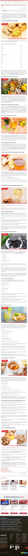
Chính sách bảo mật (18, 540)
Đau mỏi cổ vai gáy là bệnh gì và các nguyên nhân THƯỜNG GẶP (13, 486)
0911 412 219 (25, 539)
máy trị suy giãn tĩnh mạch (4, 526)
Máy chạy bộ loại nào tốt (10, 519)
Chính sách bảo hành (18, 539)
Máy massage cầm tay (3, 519)
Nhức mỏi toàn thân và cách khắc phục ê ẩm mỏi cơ (5, 486)
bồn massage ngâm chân (11, 526)
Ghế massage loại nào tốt (17, 519)
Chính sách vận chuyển (18, 536)
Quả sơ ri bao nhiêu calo (5, 469)
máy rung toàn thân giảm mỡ (9, 528)
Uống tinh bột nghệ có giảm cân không (6, 470)
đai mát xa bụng (16, 528)
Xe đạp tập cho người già (12, 522)
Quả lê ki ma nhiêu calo (4, 468)
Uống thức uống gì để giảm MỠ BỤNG (6, 471)
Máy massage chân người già (4, 522)
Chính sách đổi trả (18, 538)
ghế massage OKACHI (18, 522)
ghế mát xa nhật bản (9, 524)
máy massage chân (3, 528)
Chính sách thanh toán (18, 542)
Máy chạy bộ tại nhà (3, 524)
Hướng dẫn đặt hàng (18, 537)
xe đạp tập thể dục (15, 524)
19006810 (25, 541)
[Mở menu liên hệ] (27, 548)
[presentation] (1, 487)
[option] (5, 507)
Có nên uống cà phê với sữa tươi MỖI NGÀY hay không (22, 486)
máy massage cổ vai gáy (18, 526)
